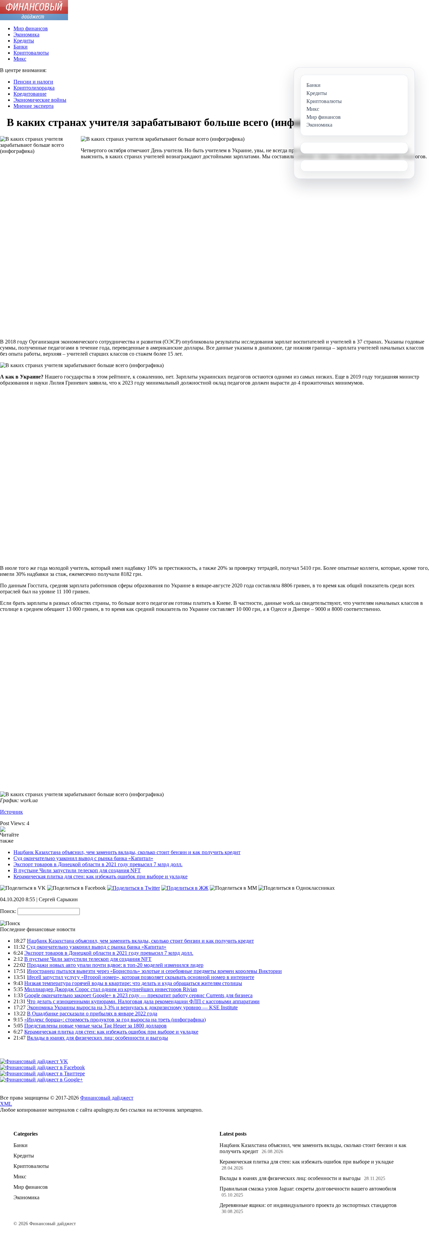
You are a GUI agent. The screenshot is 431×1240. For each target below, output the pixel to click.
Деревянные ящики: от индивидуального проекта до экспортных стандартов (308, 1205)
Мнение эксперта (33, 106)
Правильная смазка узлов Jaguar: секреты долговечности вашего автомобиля (308, 1189)
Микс (19, 59)
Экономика (26, 34)
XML (6, 1104)
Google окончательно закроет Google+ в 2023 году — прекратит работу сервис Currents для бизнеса (138, 995)
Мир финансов (30, 28)
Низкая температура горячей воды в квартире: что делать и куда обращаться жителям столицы (133, 983)
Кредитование (29, 94)
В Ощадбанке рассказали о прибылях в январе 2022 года (92, 1013)
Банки (20, 47)
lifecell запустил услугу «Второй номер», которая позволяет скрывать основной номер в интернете (140, 977)
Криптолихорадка (34, 88)
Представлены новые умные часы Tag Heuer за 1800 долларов (95, 1026)
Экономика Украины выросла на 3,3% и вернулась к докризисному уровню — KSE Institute (132, 1007)
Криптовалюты (31, 53)
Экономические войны (39, 100)
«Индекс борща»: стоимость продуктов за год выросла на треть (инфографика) (115, 1019)
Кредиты (23, 40)
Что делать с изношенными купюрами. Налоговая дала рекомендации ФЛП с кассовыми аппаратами (143, 1001)
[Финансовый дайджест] (34, 18)
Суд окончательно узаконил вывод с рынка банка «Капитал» (83, 858)
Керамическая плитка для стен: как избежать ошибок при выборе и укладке (100, 876)
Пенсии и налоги (33, 82)
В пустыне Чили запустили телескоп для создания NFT (77, 870)
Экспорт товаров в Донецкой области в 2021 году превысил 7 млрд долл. (98, 864)
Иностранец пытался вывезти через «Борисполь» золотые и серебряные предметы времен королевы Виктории (154, 971)
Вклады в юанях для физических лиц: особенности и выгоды (97, 1038)
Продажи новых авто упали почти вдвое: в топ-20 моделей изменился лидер (115, 965)
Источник (11, 812)
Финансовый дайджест (106, 1098)
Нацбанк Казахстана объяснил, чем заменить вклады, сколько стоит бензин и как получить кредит (126, 852)
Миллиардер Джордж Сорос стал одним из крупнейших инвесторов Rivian (110, 989)
